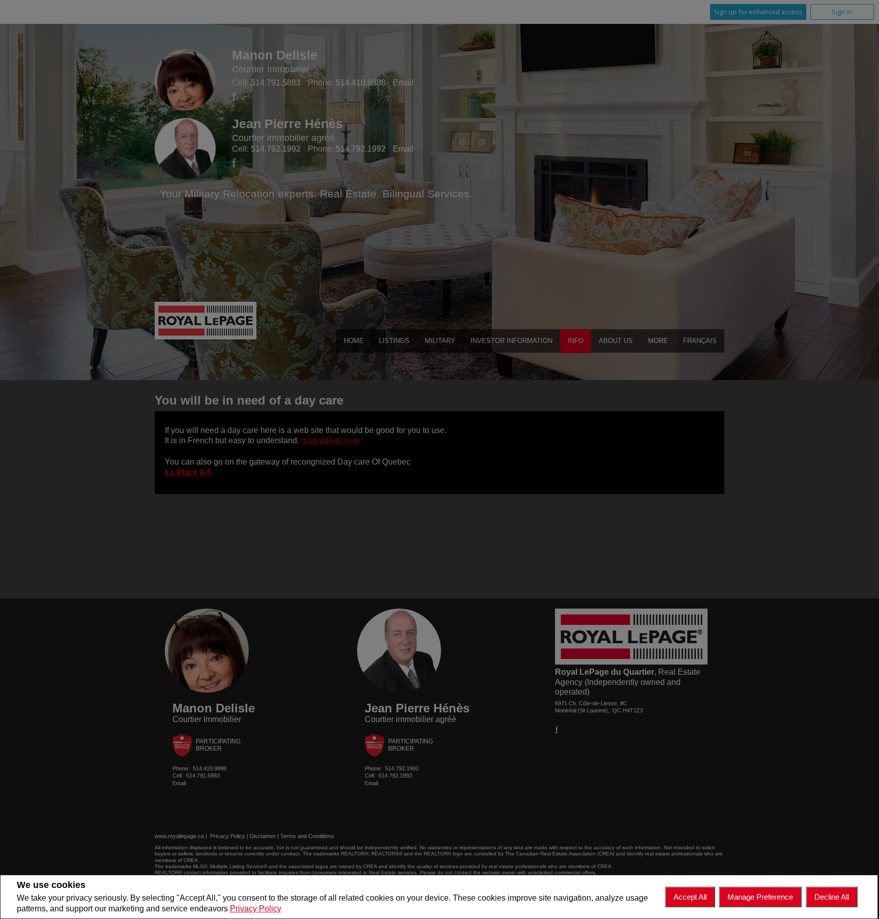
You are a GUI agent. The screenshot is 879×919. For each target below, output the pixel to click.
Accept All (690, 897)
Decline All (831, 897)
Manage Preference (760, 897)
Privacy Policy (255, 908)
